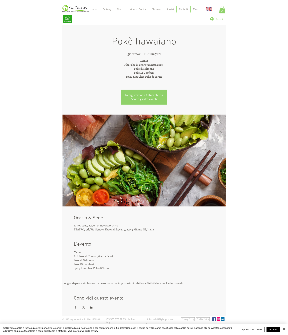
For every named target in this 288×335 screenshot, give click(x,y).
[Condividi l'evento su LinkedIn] (91, 307)
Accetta (273, 329)
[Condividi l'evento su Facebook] (75, 307)
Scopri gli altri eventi (144, 99)
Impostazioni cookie (251, 329)
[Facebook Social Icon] (214, 319)
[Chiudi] (284, 329)
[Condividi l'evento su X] (83, 307)
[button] (222, 9)
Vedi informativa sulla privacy (83, 331)
